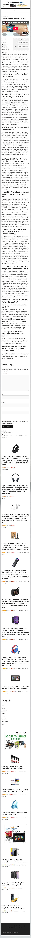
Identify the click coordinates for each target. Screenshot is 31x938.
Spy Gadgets (5, 721)
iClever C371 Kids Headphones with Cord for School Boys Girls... (14, 814)
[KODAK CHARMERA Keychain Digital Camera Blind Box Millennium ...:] (15, 782)
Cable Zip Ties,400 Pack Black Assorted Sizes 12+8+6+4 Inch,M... (14, 768)
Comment (4, 373)
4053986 (8, 552)
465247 (7, 794)
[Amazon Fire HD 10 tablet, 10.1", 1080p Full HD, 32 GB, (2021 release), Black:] (15, 678)
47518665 (8, 610)
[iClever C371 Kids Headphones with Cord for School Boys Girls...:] (15, 805)
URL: (16, 42)
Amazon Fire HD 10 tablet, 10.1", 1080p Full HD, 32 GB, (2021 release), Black (15, 687)
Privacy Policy (10, 926)
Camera (3, 708)
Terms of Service (19, 926)
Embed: (16, 46)
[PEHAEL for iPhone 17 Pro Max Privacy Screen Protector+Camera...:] (15, 852)
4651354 (8, 817)
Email (3, 402)
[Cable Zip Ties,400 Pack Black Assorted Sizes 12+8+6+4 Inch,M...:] (15, 759)
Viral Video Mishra (22, 40)
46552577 (8, 525)
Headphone (4, 711)
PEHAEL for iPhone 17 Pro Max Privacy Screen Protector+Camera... (15, 861)
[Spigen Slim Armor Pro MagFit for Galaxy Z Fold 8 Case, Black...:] (15, 875)
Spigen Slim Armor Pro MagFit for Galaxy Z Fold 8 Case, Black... (14, 884)
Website (4, 410)
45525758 (8, 771)
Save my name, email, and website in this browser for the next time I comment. (15, 422)
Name (3, 394)
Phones (3, 716)
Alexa (3, 705)
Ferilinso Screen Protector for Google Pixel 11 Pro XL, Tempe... (13, 907)
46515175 (8, 668)
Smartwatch (5, 16)
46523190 (8, 639)
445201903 (8, 865)
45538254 (8, 581)
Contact (20, 927)
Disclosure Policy (12, 927)
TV (2, 727)
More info (6, 469)
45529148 (8, 467)
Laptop (3, 713)
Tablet (3, 724)
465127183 (8, 691)
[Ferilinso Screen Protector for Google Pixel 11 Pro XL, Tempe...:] (15, 898)
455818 (7, 496)
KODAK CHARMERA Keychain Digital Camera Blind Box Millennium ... (15, 791)
